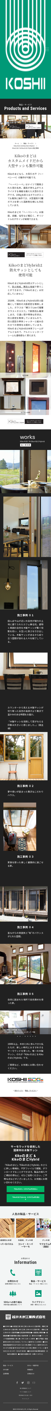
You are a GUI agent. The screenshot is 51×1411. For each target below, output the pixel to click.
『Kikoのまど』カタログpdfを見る (24, 1189)
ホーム (17, 143)
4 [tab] (28, 245)
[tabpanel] (25, 236)
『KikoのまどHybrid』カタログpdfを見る (25, 1197)
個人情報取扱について (25, 1388)
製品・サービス (28, 143)
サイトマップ (25, 1399)
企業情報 (6, 1373)
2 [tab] (23, 245)
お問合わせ (30, 1373)
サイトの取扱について (25, 1392)
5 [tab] (31, 245)
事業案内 (30, 1369)
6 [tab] (30, 1036)
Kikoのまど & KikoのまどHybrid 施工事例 (25, 148)
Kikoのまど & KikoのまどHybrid (24, 146)
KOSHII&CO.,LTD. (21, 1409)
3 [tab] (26, 245)
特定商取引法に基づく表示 (25, 1395)
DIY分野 (5, 1369)
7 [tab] (32, 1036)
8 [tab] (35, 1036)
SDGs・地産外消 (32, 1365)
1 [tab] (21, 245)
